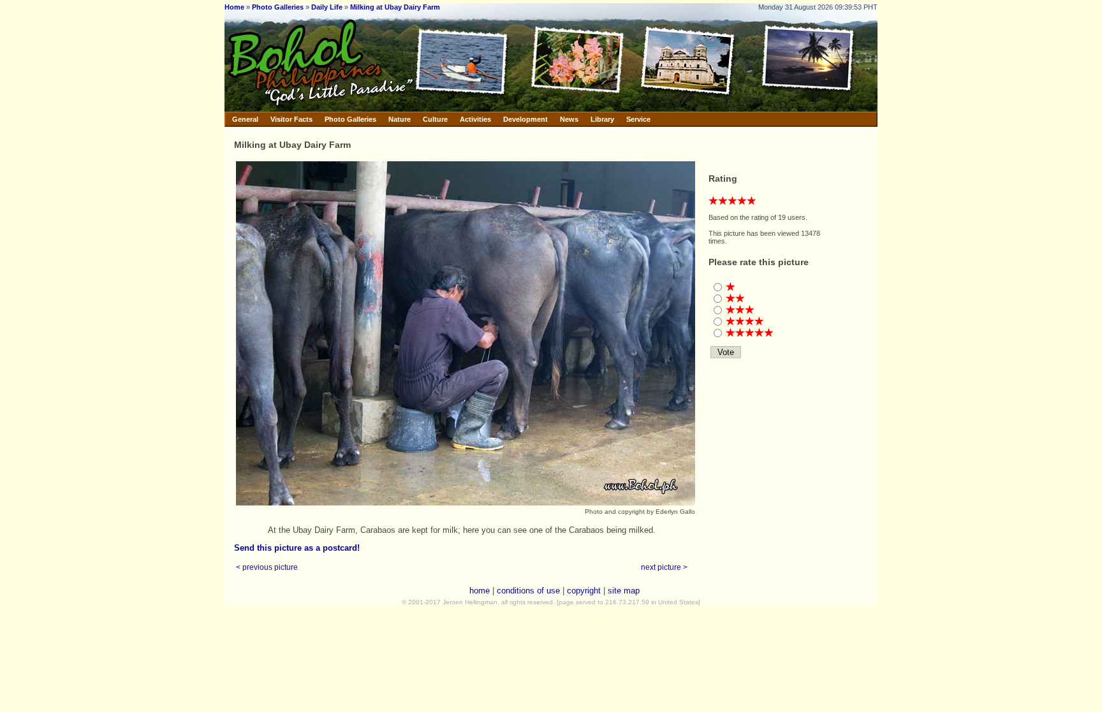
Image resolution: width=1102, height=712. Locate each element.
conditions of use (528, 590)
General (245, 119)
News (569, 119)
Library (602, 119)
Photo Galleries (278, 7)
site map (624, 590)
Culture (435, 119)
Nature (399, 119)
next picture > (664, 567)
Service (638, 119)
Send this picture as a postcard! (297, 548)
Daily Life (326, 7)
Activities (475, 119)
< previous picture (267, 567)
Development (525, 119)
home (479, 590)
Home (234, 7)
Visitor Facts (291, 119)
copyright (584, 590)
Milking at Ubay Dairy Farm (395, 7)
